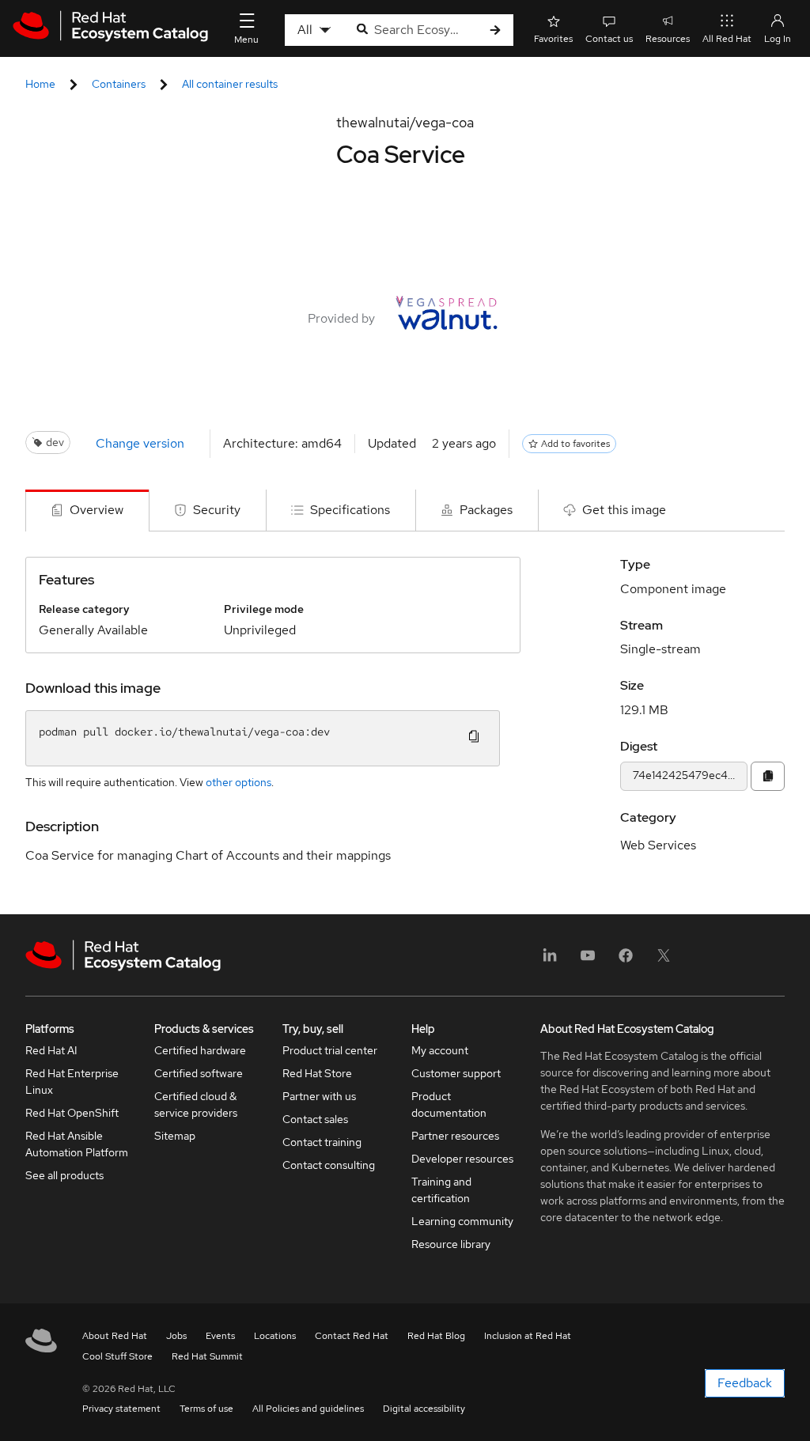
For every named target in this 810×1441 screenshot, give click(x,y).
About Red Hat (114, 1335)
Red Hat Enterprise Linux (72, 1081)
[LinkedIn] (549, 960)
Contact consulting (328, 1165)
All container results (230, 84)
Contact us (609, 38)
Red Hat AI (51, 1050)
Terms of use (206, 1408)
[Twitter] (663, 960)
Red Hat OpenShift (72, 1113)
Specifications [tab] (350, 509)
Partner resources (455, 1136)
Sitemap (174, 1136)
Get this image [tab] (624, 509)
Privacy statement (121, 1408)
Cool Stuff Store (117, 1356)
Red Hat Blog (436, 1335)
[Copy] (768, 776)
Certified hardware (200, 1050)
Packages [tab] (486, 509)
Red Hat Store (317, 1073)
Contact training (321, 1142)
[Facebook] (625, 960)
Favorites (553, 38)
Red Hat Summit (207, 1356)
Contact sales (315, 1119)
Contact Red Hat (351, 1335)
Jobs (176, 1335)
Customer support (456, 1073)
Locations (275, 1335)
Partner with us (319, 1096)
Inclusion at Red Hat (527, 1335)
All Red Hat (726, 38)
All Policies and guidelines (308, 1408)
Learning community (462, 1221)
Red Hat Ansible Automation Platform (76, 1144)
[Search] (495, 30)
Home (40, 84)
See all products (64, 1175)
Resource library (450, 1244)
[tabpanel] (405, 722)
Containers (119, 84)
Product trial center (329, 1050)
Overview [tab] (96, 509)
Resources (667, 38)
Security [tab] (216, 509)
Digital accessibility (424, 1408)
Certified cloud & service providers (195, 1104)
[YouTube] (587, 960)
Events (220, 1335)
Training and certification (441, 1189)
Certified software (198, 1073)
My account (439, 1050)
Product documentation (448, 1104)
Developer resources (462, 1159)
